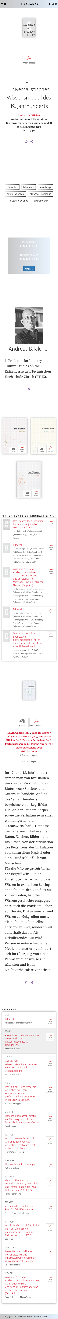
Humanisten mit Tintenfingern (21, 1164)
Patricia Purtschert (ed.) (36, 740)
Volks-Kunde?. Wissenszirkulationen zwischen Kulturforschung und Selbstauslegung (21, 1066)
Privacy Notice (40, 1316)
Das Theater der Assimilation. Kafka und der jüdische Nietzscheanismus (28, 524)
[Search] (5, 4)
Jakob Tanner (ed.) (42, 744)
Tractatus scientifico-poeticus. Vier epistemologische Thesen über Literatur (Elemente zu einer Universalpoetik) (27, 640)
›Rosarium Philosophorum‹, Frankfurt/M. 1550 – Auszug (19, 1208)
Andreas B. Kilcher (29, 115)
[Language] (53, 4)
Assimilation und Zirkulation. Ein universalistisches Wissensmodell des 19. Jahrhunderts (22, 1040)
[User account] (50, 4)
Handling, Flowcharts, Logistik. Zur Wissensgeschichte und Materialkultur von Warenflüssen (22, 1119)
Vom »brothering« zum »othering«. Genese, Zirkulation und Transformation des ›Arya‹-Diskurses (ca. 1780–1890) (21, 1185)
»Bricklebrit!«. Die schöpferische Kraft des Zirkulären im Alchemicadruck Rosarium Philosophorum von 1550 (22, 1230)
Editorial (17, 545)
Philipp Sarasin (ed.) (17, 744)
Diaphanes (29, 4)
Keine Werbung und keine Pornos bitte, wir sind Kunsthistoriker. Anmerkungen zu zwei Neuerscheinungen (21, 1256)
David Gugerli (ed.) (18, 732)
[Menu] (2, 4)
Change (29, 268)
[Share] (32, 141)
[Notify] (26, 141)
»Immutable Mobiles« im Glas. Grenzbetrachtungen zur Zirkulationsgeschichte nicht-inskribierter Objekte (20, 1143)
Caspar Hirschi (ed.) (25, 736)
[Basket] (56, 4)
